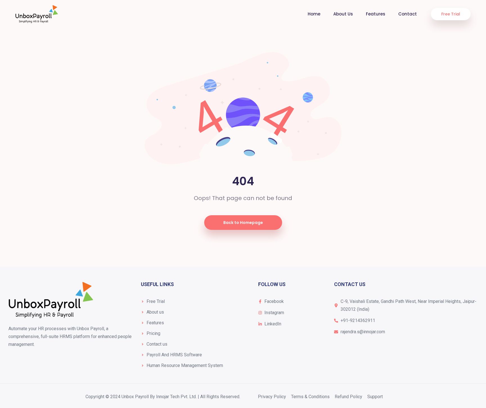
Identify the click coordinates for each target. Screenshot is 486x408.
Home (314, 14)
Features (375, 14)
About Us (343, 14)
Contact (407, 14)
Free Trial (450, 14)
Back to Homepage (243, 222)
